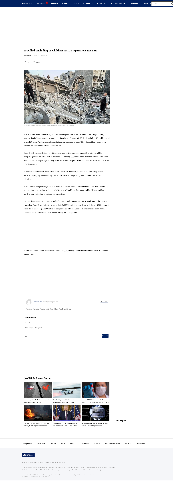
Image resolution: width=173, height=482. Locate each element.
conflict (43, 309)
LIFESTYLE (148, 4)
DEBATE (101, 4)
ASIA (76, 4)
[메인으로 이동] (27, 3)
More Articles (104, 302)
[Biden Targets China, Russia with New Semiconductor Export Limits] (95, 416)
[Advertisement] (86, 27)
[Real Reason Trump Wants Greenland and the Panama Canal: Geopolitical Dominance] (66, 416)
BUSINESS (88, 4)
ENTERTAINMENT (118, 4)
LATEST (66, 4)
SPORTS (134, 4)
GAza (56, 309)
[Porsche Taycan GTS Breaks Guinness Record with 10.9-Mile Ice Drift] (66, 393)
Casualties (36, 309)
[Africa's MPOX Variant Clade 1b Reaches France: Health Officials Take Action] (95, 393)
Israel (61, 309)
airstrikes (29, 309)
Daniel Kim (27, 56)
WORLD (54, 4)
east (52, 309)
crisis (47, 309)
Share (38, 62)
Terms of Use (33, 462)
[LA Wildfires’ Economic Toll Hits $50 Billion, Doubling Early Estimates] (38, 416)
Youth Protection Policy (57, 462)
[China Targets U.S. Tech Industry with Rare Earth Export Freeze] (38, 393)
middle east (67, 309)
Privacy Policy (44, 462)
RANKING (41, 4)
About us (24, 462)
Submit (105, 336)
